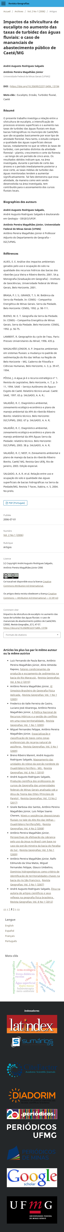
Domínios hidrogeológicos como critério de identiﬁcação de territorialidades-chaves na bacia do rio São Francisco (35, 876)
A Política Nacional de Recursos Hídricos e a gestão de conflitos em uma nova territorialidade (33, 716)
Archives (19, 11)
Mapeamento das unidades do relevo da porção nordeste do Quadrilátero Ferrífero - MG (34, 764)
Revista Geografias (19, 3)
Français (10, 936)
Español (9, 930)
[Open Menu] (3, 3)
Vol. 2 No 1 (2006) (36, 11)
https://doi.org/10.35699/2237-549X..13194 (34, 86)
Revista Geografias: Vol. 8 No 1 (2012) (31, 901)
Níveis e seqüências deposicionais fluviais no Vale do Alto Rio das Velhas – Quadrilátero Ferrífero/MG (35, 820)
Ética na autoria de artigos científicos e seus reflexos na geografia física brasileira (35, 893)
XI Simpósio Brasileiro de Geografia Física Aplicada (32, 691)
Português (11, 941)
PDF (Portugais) (16, 502)
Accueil (6, 11)
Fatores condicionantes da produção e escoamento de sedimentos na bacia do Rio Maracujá (34, 673)
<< (4, 909)
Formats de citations (16, 634)
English (9, 925)
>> (18, 909)
